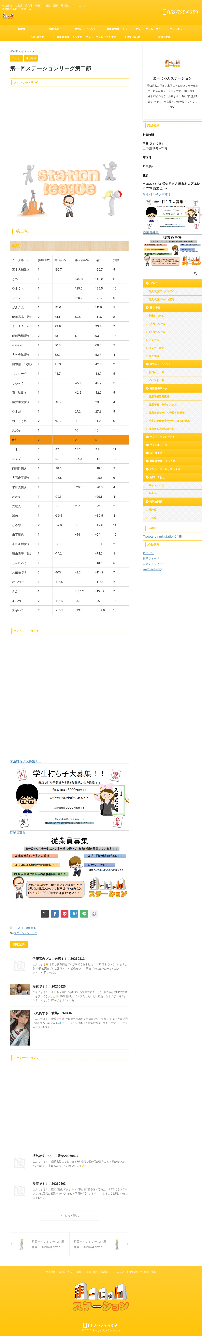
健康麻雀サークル (117, 29)
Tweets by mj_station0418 (162, 536)
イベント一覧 (156, 380)
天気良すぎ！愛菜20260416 (52, 1013)
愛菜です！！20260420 (49, 986)
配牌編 (152, 509)
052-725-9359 (182, 12)
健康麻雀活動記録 (159, 396)
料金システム (156, 315)
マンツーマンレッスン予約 (101, 36)
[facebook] (55, 914)
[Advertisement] (69, 116)
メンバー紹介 (156, 347)
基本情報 (54, 29)
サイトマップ (156, 485)
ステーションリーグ (25, 933)
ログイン (148, 553)
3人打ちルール (157, 331)
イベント (19, 927)
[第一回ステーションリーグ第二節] (74, 914)
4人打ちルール (157, 323)
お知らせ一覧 (156, 372)
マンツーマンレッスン (148, 29)
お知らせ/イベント (85, 29)
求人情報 (154, 356)
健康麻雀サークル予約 (69, 36)
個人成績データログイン (163, 291)
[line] (84, 914)
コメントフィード (154, 563)
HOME (22, 29)
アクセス (154, 339)
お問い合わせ (132, 36)
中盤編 (152, 517)
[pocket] (64, 914)
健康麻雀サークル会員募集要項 (167, 412)
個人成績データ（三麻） (163, 299)
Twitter (153, 493)
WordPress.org (152, 569)
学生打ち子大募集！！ (25, 761)
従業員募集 (18, 833)
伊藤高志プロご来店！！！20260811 (59, 958)
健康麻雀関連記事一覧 (161, 428)
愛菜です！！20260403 (49, 1183)
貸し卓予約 (37, 36)
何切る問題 (164, 36)
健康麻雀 (30, 927)
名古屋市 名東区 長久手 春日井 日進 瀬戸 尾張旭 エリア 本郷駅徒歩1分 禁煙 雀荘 (101, 1271)
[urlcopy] (94, 914)
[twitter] (45, 914)
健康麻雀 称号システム (163, 404)
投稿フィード (151, 558)
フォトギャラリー (180, 29)
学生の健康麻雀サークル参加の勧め (169, 420)
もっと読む (71, 1215)
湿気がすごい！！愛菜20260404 (55, 1156)
